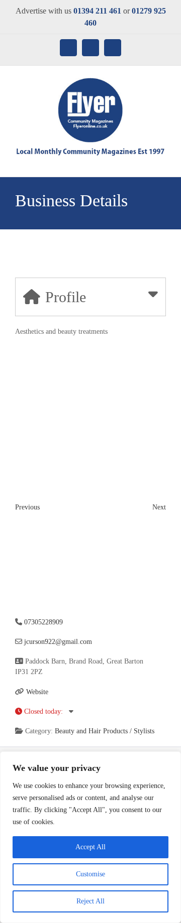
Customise (90, 874)
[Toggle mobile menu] (162, 161)
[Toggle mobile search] (144, 161)
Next (159, 507)
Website (37, 692)
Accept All (90, 847)
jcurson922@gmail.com (58, 641)
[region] (90, 837)
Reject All (90, 901)
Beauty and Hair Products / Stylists (104, 731)
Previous (27, 507)
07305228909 (43, 622)
